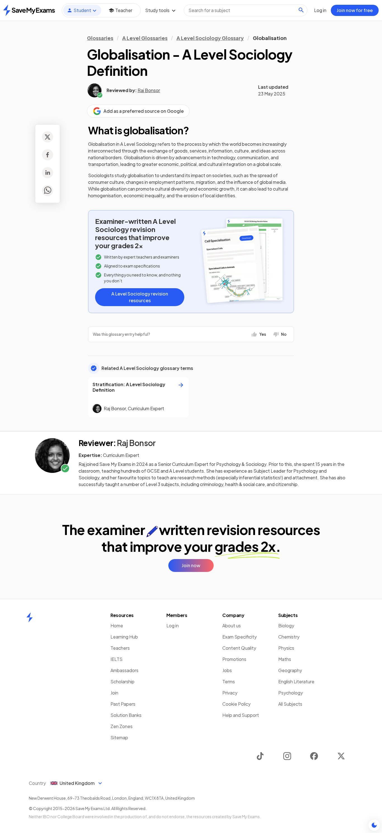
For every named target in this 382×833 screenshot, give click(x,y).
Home (116, 625)
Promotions (234, 659)
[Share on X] (47, 136)
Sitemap (119, 737)
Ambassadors (124, 670)
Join (114, 693)
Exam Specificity (239, 637)
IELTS (116, 659)
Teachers (120, 648)
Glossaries (100, 38)
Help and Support (240, 715)
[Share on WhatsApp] (47, 190)
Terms (228, 681)
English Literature (296, 681)
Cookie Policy (236, 704)
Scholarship (122, 681)
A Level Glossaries (145, 38)
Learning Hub (124, 637)
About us (231, 625)
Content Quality (239, 648)
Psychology (290, 693)
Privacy (229, 693)
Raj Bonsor (149, 90)
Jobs (227, 670)
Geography (290, 670)
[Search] (301, 10)
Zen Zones (121, 726)
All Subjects (290, 704)
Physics (286, 648)
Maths (284, 659)
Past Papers (122, 704)
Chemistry (289, 637)
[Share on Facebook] (47, 154)
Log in (172, 625)
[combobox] (245, 10)
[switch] (374, 825)
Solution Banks (126, 715)
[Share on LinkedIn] (47, 172)
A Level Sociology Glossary (210, 38)
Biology (286, 625)
